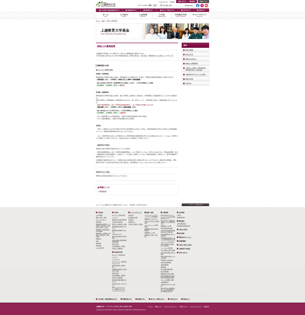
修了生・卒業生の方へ (167, 10)
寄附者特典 (102, 191)
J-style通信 (99, 215)
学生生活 (131, 215)
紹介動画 (181, 233)
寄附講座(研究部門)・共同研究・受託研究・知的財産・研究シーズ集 (103, 226)
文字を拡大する (155, 5)
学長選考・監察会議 (167, 260)
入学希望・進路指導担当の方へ (109, 10)
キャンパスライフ (199, 15)
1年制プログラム (117, 234)
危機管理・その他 (166, 226)
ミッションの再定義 (167, 248)
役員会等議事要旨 (166, 262)
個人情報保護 (165, 271)
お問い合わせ (182, 1)
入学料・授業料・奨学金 (135, 224)
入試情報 (143, 15)
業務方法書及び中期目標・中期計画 (167, 244)
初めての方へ (189, 5)
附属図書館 (182, 241)
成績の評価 (115, 244)
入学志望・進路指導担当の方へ (108, 299)
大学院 (161, 15)
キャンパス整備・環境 (167, 280)
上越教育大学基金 (184, 248)
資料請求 (192, 1)
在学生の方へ (186, 10)
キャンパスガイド (101, 219)
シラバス (114, 217)
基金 (103, 21)
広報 (97, 241)
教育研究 (98, 222)
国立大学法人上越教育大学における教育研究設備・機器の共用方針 (168, 289)
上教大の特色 (183, 229)
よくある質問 (100, 248)
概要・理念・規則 (101, 217)
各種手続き (131, 222)
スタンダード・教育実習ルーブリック (119, 262)
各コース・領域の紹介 (118, 215)
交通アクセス (203, 1)
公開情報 (165, 212)
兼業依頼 (98, 243)
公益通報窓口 (165, 282)
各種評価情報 (165, 264)
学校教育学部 (180, 15)
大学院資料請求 (181, 223)
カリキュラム (116, 259)
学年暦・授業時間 (117, 248)
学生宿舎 (131, 219)
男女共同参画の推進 (167, 228)
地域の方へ (201, 10)
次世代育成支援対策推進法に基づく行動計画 (168, 231)
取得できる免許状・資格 (119, 224)
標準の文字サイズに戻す (150, 5)
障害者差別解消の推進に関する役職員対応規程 (168, 276)
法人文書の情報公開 (167, 269)
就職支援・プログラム (151, 219)
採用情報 (98, 245)
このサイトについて (195, 306)
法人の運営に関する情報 (168, 250)
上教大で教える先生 (185, 245)
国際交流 (98, 238)
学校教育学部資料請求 (183, 226)
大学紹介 (124, 15)
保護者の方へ (148, 10)
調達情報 (163, 267)
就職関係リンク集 (150, 232)
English (172, 2)
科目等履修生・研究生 (118, 246)
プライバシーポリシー (170, 306)
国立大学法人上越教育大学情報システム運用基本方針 (168, 222)
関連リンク (158, 306)
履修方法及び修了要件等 (119, 219)
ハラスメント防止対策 (167, 242)
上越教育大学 (106, 4)
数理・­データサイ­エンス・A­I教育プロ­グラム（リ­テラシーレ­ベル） (118, 289)
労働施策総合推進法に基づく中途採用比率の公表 (168, 238)
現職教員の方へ (131, 10)
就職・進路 (149, 212)
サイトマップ (164, 2)
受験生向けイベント (185, 237)
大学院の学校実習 (117, 222)
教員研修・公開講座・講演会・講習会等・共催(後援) (103, 235)
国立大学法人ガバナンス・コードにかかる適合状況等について (168, 216)
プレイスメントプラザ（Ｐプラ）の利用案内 (151, 215)
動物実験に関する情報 (167, 274)
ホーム (105, 15)
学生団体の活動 (132, 217)
